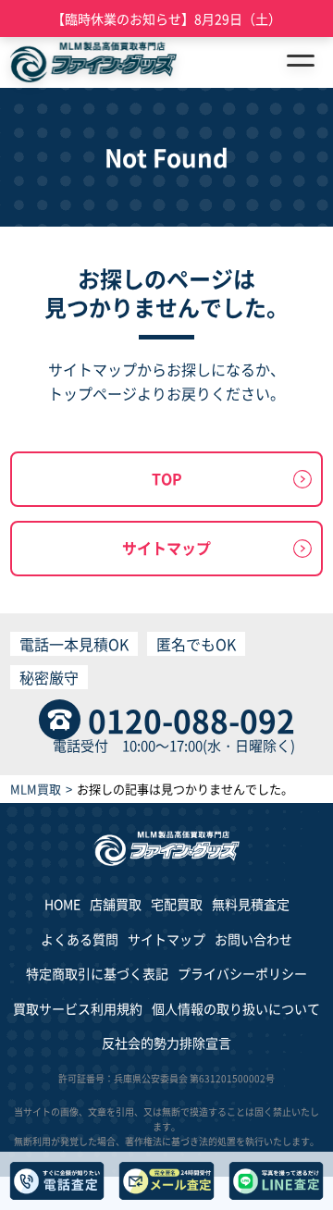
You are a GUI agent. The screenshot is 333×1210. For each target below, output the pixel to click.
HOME (62, 904)
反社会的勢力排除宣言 (166, 1042)
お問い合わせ (253, 939)
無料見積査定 (251, 904)
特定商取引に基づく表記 (97, 973)
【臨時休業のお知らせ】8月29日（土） (166, 18)
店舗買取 (116, 904)
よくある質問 (79, 939)
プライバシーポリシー (242, 973)
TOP (167, 478)
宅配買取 (177, 904)
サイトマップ (166, 548)
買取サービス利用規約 (77, 1008)
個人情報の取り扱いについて (236, 1008)
